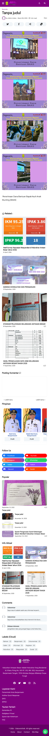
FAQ (3, 720)
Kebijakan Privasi (8, 713)
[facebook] (14, 683)
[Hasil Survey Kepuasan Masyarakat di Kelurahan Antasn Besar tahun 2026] (24, 232)
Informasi (18, 645)
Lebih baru (9, 400)
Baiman (7, 641)
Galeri (6, 645)
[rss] (34, 683)
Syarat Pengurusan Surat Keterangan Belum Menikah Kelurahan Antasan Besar (30, 533)
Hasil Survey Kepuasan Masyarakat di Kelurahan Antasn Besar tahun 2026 (24, 249)
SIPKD (4, 702)
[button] (3, 3)
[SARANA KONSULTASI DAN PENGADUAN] (24, 271)
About (19, 732)
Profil (12, 439)
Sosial (33, 649)
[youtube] (24, 683)
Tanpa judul (6, 510)
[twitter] (19, 683)
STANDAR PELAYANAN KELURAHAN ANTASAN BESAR (24, 324)
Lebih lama (40, 400)
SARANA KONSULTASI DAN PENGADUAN (19, 287)
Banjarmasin (20, 641)
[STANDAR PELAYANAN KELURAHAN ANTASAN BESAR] (24, 308)
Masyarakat (21, 649)
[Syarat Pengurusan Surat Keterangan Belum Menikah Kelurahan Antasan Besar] (7, 534)
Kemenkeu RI (7, 710)
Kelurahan (8, 649)
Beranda (5, 9)
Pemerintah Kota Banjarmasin (13, 692)
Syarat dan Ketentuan (10, 717)
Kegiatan (30, 645)
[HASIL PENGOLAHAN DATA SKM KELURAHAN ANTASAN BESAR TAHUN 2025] (24, 345)
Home (13, 732)
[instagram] (29, 683)
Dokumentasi (34, 641)
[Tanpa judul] (24, 493)
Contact (27, 732)
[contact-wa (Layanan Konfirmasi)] (45, 731)
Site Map (35, 732)
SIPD (4, 699)
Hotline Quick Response (10, 695)
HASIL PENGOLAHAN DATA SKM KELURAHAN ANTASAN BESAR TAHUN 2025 (21, 362)
